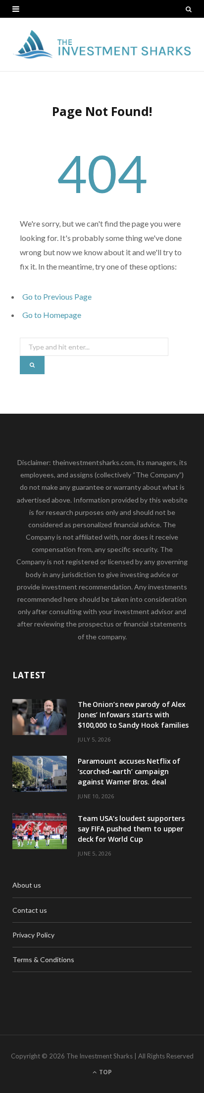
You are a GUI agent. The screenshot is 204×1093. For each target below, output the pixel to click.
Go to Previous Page (57, 296)
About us (26, 885)
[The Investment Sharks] (102, 44)
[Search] (189, 8)
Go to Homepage (51, 314)
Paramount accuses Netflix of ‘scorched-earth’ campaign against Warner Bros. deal (129, 771)
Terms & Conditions (43, 959)
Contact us (29, 910)
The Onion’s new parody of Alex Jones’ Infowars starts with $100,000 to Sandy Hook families (133, 715)
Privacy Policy (33, 935)
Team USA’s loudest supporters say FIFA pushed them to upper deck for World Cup (131, 829)
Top (105, 1072)
